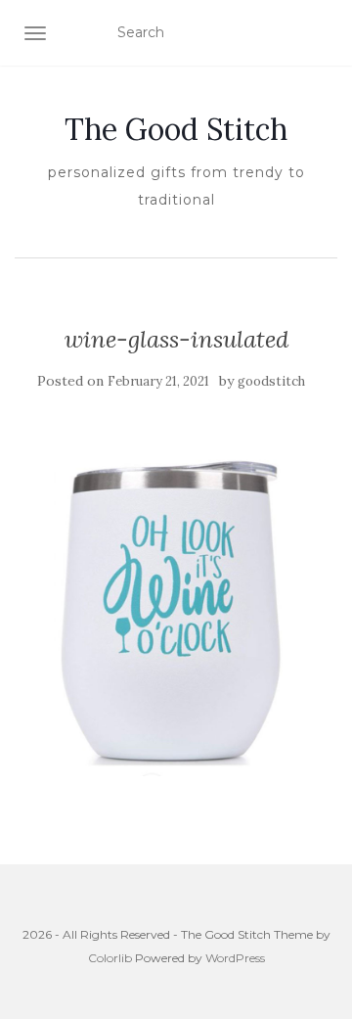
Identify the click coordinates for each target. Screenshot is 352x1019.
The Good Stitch (176, 129)
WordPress (235, 957)
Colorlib (110, 957)
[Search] (325, 33)
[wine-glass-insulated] (176, 614)
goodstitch (271, 381)
